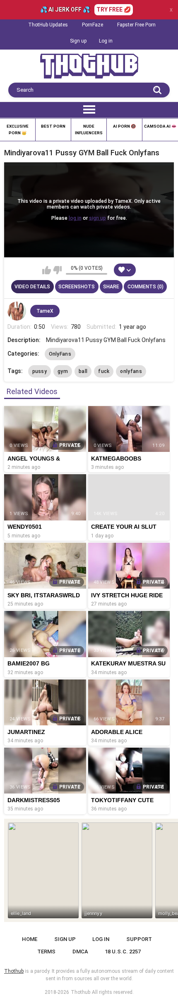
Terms (46, 951)
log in (75, 218)
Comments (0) (145, 287)
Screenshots (76, 287)
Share (111, 287)
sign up (97, 218)
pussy (39, 371)
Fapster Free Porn (136, 25)
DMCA (80, 951)
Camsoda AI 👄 (160, 126)
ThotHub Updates (48, 25)
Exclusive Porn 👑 (18, 129)
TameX (44, 311)
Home (29, 939)
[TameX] (16, 311)
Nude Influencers (89, 129)
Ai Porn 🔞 (124, 126)
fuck (103, 371)
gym (63, 371)
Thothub (80, 992)
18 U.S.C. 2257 (123, 951)
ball (83, 371)
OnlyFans (60, 354)
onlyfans (131, 371)
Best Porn (53, 126)
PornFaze (92, 25)
